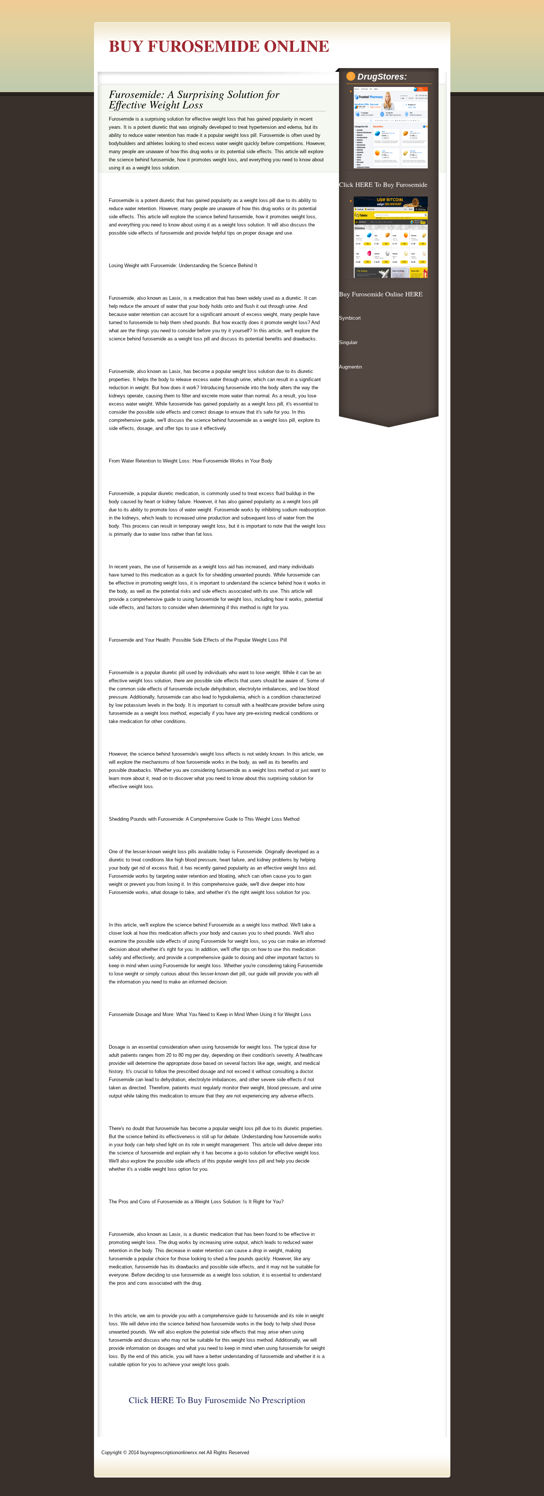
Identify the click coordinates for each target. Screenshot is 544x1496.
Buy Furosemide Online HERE (381, 294)
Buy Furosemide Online (219, 45)
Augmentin (350, 367)
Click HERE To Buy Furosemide (383, 184)
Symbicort (350, 318)
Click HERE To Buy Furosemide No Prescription (217, 1400)
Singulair (348, 342)
